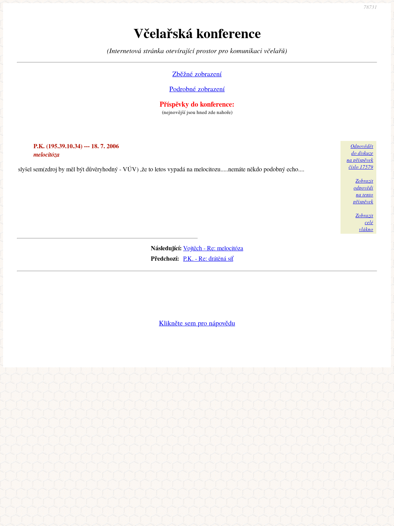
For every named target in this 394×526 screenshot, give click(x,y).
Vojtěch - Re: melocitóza (213, 248)
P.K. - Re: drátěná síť (208, 258)
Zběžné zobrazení (197, 73)
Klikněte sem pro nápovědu (197, 322)
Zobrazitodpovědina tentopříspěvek (363, 191)
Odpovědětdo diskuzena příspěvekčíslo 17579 (360, 156)
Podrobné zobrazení (197, 88)
